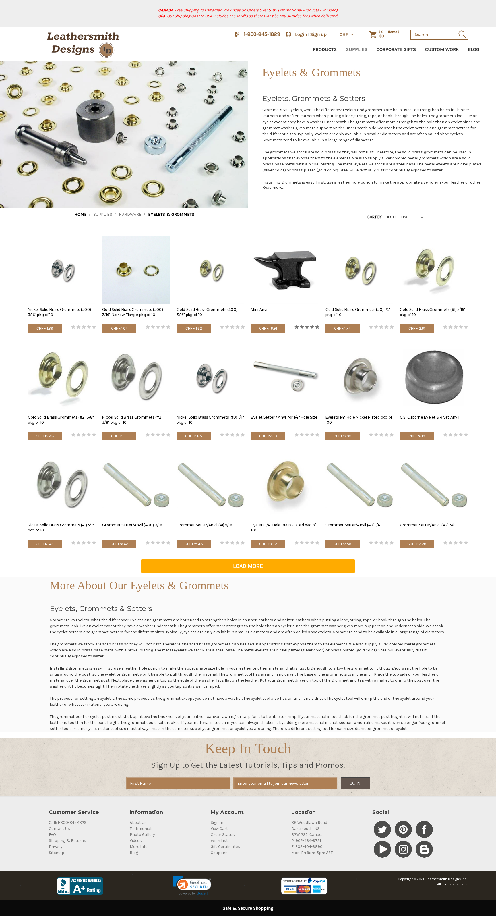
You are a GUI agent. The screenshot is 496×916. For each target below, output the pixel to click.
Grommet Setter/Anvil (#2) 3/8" (428, 525)
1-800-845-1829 (262, 34)
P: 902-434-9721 (306, 840)
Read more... (273, 187)
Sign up (318, 34)
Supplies (356, 49)
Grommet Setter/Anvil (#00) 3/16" (132, 525)
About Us (138, 822)
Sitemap (56, 852)
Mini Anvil (259, 309)
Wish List (219, 840)
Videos (136, 840)
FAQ (52, 834)
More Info (139, 846)
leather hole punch (355, 182)
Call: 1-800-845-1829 (67, 822)
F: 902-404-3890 (307, 846)
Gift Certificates (225, 846)
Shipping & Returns (67, 840)
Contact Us (59, 828)
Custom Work (442, 49)
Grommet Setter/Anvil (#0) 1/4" (354, 525)
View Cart (219, 828)
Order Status (223, 834)
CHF (344, 34)
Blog (473, 49)
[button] (192, 886)
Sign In (217, 822)
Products (325, 49)
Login (301, 34)
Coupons (219, 852)
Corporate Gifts (396, 49)
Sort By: (375, 217)
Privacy (56, 846)
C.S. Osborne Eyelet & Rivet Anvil (429, 417)
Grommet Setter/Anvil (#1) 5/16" (205, 525)
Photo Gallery (142, 834)
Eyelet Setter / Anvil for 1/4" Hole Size (284, 417)
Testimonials (142, 828)
